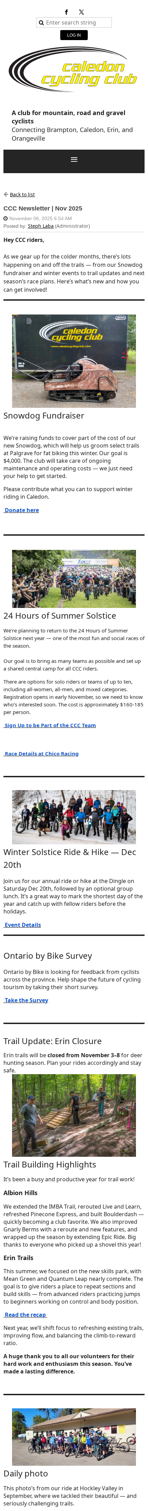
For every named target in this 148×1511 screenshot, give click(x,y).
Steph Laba (41, 226)
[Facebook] (66, 12)
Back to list (22, 194)
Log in (74, 35)
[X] (81, 12)
